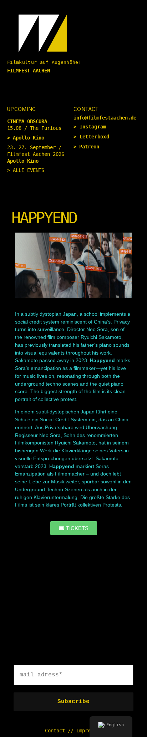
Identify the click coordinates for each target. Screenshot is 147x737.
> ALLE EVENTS (25, 170)
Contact (55, 730)
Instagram (93, 126)
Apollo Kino (28, 138)
